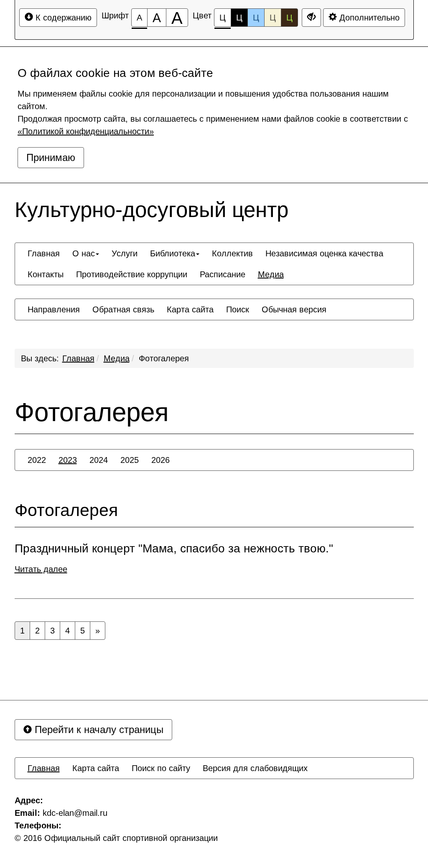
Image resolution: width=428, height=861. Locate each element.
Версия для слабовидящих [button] (255, 768)
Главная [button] (44, 253)
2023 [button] (68, 460)
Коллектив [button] (232, 253)
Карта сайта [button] (190, 309)
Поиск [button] (237, 309)
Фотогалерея (164, 358)
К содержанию (62, 17)
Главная (78, 358)
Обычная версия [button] (294, 309)
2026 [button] (160, 460)
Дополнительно (368, 17)
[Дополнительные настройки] (311, 17)
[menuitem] (43, 253)
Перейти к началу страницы (97, 729)
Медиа (117, 358)
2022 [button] (37, 460)
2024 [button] (98, 460)
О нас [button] (83, 253)
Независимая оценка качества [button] (324, 253)
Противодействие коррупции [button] (131, 274)
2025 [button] (129, 460)
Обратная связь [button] (123, 309)
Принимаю (50, 157)
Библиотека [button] (172, 253)
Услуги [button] (125, 253)
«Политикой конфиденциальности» (86, 131)
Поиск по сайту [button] (161, 768)
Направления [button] (54, 309)
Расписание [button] (222, 274)
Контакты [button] (46, 274)
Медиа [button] (271, 274)
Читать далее (41, 569)
